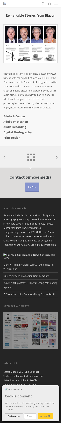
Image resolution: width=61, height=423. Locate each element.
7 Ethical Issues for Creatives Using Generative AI (29, 294)
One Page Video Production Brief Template (26, 275)
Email (32, 187)
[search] (43, 3)
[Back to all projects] (30, 156)
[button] (56, 3)
